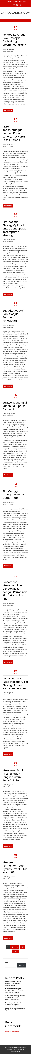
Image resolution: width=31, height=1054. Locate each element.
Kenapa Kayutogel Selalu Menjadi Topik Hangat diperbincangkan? (14, 40)
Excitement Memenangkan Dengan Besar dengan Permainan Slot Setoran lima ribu (15, 590)
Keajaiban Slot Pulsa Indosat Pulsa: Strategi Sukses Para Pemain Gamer (15, 683)
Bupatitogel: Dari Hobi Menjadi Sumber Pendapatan (13, 315)
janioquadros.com (15, 13)
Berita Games (8, 51)
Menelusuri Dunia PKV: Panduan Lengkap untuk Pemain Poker (14, 775)
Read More (8, 110)
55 (23, 947)
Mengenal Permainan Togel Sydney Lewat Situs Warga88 (15, 867)
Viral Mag (21, 1049)
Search (7, 962)
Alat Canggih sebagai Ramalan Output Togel (14, 494)
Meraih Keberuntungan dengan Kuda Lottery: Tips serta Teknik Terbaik (14, 133)
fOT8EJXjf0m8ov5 (9, 49)
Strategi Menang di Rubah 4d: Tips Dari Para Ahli (15, 406)
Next (15, 951)
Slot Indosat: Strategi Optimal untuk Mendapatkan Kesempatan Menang (15, 228)
